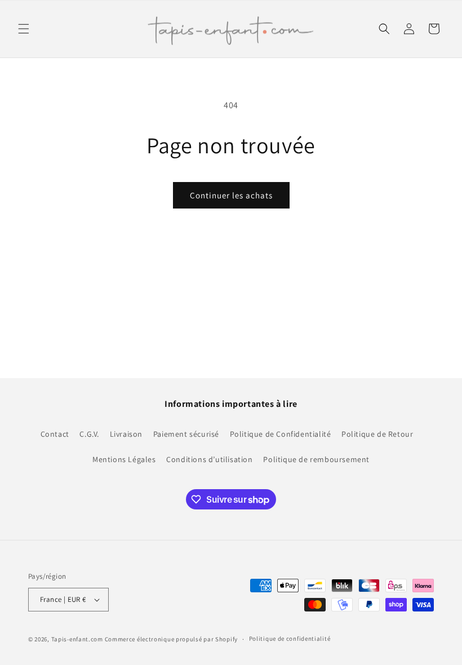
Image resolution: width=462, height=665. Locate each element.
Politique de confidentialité (290, 638)
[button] (23, 28)
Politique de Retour (377, 434)
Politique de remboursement (316, 459)
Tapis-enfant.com (77, 639)
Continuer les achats (231, 195)
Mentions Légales (124, 459)
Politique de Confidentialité (280, 434)
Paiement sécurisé (186, 434)
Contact (55, 434)
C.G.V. (89, 434)
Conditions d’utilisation (209, 459)
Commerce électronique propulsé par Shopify (171, 639)
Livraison (126, 434)
